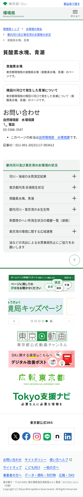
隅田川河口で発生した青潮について (32, 90)
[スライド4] (43, 321)
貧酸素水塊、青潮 (21, 198)
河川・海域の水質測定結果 (27, 176)
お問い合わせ (12, 459)
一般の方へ (51, 467)
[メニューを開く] (75, 14)
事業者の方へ (12, 475)
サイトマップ (12, 467)
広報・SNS (66, 475)
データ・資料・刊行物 (40, 475)
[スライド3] (39, 321)
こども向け (32, 467)
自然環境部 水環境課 (54, 137)
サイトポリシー (36, 459)
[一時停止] (51, 321)
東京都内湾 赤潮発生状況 (26, 187)
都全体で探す (72, 4)
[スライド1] (32, 321)
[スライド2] (36, 321)
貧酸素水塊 (14, 66)
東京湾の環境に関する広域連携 (31, 231)
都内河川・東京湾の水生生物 (29, 209)
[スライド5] (47, 321)
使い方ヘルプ (59, 459)
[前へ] (13, 321)
